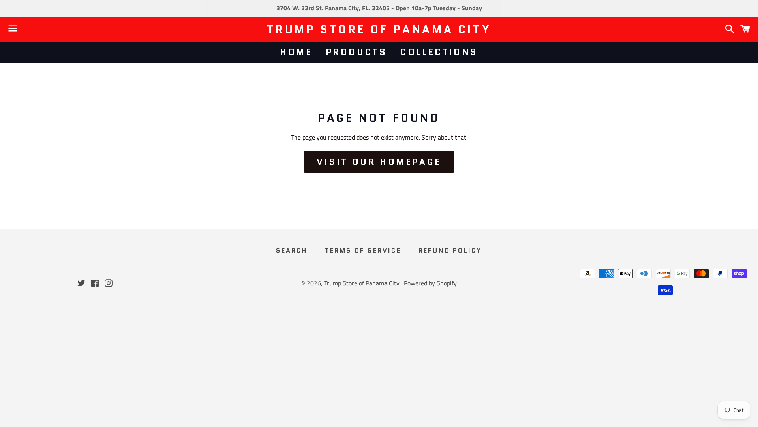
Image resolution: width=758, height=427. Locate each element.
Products (356, 52)
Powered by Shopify (430, 283)
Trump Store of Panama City (379, 29)
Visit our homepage (379, 162)
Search (291, 250)
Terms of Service (363, 250)
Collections (439, 52)
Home (296, 52)
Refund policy (450, 250)
